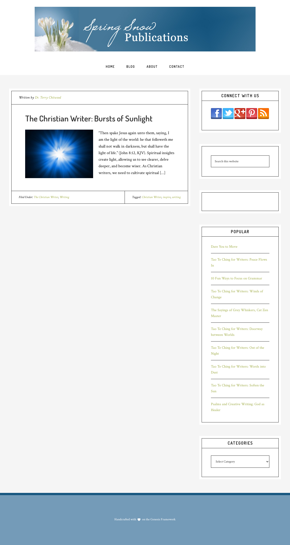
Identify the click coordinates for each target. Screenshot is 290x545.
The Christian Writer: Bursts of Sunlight (88, 118)
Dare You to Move (224, 246)
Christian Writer (151, 197)
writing (176, 197)
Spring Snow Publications (145, 29)
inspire (167, 197)
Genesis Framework (163, 519)
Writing (64, 197)
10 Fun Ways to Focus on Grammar (236, 278)
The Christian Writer (46, 197)
